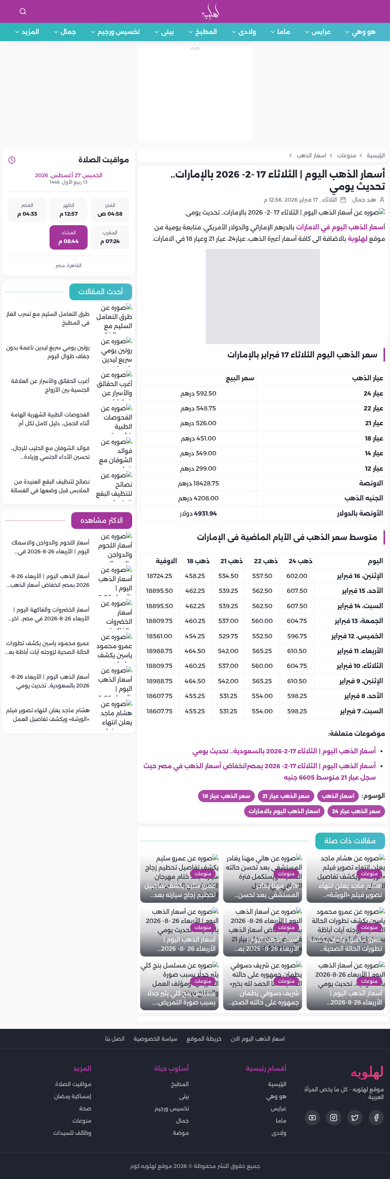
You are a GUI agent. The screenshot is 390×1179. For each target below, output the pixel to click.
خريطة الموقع (204, 1038)
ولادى (247, 31)
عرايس (321, 31)
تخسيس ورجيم (119, 31)
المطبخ (206, 31)
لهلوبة (358, 238)
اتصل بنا (115, 1038)
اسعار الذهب (338, 796)
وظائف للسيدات (72, 1132)
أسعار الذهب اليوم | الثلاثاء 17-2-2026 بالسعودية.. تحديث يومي (284, 751)
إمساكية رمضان (72, 1096)
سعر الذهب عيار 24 (356, 811)
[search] (22, 11)
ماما (283, 31)
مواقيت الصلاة (73, 1084)
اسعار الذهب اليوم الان (258, 1038)
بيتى (167, 31)
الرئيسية (277, 1084)
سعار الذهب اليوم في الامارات (340, 227)
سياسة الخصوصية (155, 1038)
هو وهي (364, 31)
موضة (181, 1132)
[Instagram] (333, 1117)
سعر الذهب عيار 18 (226, 796)
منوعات (81, 1120)
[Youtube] (312, 1117)
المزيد (30, 31)
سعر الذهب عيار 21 (286, 796)
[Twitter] (355, 1117)
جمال (68, 31)
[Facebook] (376, 1117)
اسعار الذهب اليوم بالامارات (284, 811)
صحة (85, 1108)
